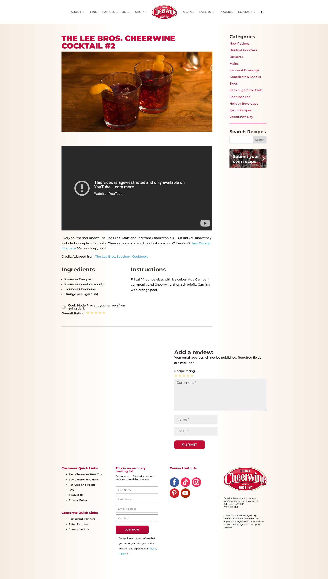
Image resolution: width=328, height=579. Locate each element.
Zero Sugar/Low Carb (245, 90)
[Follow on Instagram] (196, 482)
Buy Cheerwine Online (83, 479)
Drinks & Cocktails (243, 50)
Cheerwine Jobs (79, 529)
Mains (234, 63)
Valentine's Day (241, 117)
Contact (245, 12)
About (76, 12)
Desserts (236, 57)
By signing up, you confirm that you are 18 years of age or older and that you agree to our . (138, 546)
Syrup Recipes (240, 110)
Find (93, 12)
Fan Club (109, 12)
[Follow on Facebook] (174, 482)
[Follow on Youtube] (185, 493)
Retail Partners (78, 524)
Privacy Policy (78, 500)
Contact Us (76, 495)
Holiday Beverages (243, 103)
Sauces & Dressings (244, 70)
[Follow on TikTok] (185, 482)
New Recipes (239, 43)
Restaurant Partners (82, 518)
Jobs (126, 12)
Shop (139, 12)
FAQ (71, 489)
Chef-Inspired (240, 97)
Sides (233, 83)
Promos (226, 12)
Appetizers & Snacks (245, 77)
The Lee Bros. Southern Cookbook (121, 256)
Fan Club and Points (82, 484)
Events (205, 12)
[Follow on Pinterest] (174, 493)
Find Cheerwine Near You (85, 474)
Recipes (188, 12)
